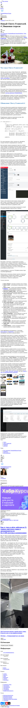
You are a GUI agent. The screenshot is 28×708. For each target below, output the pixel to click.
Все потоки (5, 1)
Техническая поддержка (14, 705)
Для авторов (6, 685)
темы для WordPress (5, 78)
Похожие (11, 645)
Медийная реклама (7, 696)
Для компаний (6, 687)
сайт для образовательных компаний (9, 372)
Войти (4, 667)
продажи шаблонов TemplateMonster (13, 92)
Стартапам (5, 700)
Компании (5, 677)
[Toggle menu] (1, 1)
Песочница (5, 679)
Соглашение (6, 689)
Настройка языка (4, 705)
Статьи (5, 673)
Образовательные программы (10, 699)
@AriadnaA (3, 478)
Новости (5, 675)
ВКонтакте (6, 467)
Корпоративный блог (8, 695)
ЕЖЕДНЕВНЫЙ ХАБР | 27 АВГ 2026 (9, 520)
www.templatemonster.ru (8, 652)
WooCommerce (4, 331)
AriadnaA (3, 20)
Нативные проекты (7, 697)
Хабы (4, 676)
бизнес (6, 371)
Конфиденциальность (8, 690)
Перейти (2, 516)
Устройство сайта (7, 684)
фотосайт (11, 371)
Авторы (5, 678)
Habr (8, 706)
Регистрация (6, 669)
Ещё (5, 639)
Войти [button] (2, 8)
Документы (6, 688)
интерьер (16, 371)
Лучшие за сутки (4, 645)
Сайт (2, 467)
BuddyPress (11, 331)
